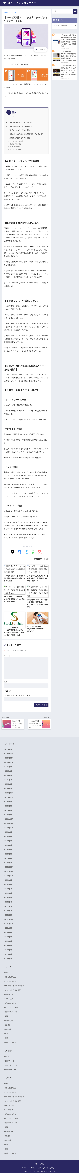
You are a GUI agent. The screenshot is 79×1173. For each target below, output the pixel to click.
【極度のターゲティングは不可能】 (20, 122)
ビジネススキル (10, 1003)
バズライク (9, 999)
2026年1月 (9, 749)
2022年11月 (9, 871)
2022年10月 (9, 876)
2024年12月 (9, 793)
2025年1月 (9, 788)
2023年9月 (9, 832)
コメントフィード (11, 1065)
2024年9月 (9, 801)
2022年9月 (9, 880)
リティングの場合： (16, 149)
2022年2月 (9, 910)
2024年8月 (9, 806)
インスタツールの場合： (18, 141)
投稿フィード (9, 1061)
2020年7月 (9, 941)
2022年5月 (9, 897)
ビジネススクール (11, 1007)
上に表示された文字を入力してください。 (19, 695)
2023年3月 (9, 854)
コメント (8, 656)
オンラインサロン (11, 981)
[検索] (75, 11)
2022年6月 (9, 893)
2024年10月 (9, 797)
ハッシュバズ (9, 994)
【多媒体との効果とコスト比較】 (19, 138)
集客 (6, 1038)
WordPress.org (10, 1069)
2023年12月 (9, 819)
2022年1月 (9, 915)
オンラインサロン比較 (13, 990)
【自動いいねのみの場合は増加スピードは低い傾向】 (26, 134)
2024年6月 (9, 810)
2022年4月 (9, 902)
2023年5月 (9, 845)
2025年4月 (9, 775)
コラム (24, 1168)
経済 (6, 1034)
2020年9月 (9, 932)
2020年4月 (9, 954)
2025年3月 (9, 780)
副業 (6, 1016)
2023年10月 (9, 828)
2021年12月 (9, 919)
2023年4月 (9, 849)
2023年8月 (9, 836)
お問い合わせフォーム (50, 1168)
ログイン (8, 1056)
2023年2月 (9, 858)
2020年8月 (9, 937)
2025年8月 (9, 767)
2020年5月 (9, 950)
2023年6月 (9, 841)
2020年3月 (9, 958)
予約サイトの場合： (16, 144)
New (6, 972)
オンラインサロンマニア (22, 2)
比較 (39, 1168)
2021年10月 (9, 924)
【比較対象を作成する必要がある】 (20, 126)
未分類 (46, 559)
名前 (5, 682)
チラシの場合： (15, 146)
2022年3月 (9, 906)
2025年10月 (9, 762)
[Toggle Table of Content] (13, 116)
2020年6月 (9, 945)
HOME (40, 1164)
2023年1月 (9, 862)
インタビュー (32, 1168)
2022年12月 (9, 867)
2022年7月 (9, 889)
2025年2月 (9, 784)
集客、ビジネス (10, 1042)
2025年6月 (9, 771)
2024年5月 (9, 814)
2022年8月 (9, 884)
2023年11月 (9, 823)
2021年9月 (9, 928)
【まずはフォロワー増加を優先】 (19, 130)
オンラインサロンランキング (15, 986)
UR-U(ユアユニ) (10, 977)
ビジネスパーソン (11, 1012)
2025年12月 (9, 753)
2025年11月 (9, 758)
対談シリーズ (9, 1020)
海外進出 (8, 1029)
